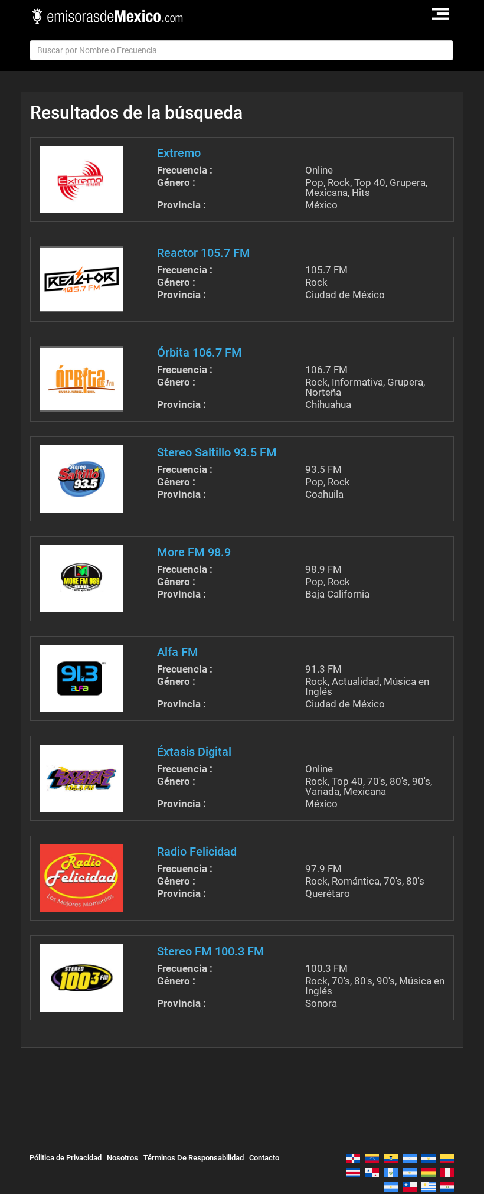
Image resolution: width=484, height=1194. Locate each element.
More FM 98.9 (194, 552)
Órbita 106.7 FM (199, 352)
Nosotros (122, 1157)
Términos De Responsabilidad (193, 1157)
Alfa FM (177, 652)
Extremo (179, 153)
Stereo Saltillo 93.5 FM (217, 452)
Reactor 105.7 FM (203, 253)
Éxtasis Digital (194, 752)
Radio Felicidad (197, 851)
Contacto (264, 1157)
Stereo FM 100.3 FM (210, 951)
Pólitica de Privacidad (66, 1157)
